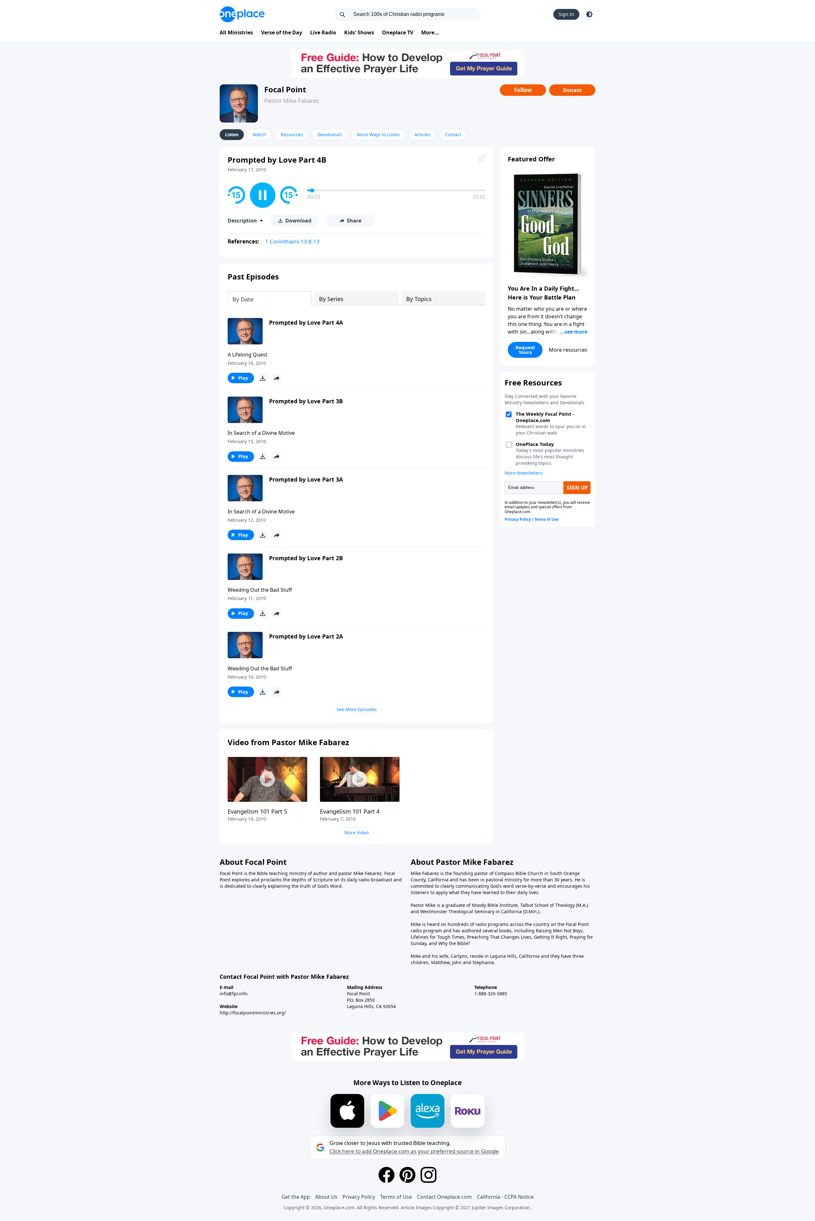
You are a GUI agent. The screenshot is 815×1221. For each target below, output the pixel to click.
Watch (259, 134)
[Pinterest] (407, 1175)
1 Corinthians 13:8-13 (292, 241)
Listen (231, 134)
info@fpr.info (233, 994)
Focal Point (285, 89)
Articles (422, 134)
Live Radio (323, 32)
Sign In (566, 14)
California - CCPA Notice (505, 1196)
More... (430, 32)
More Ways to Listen (378, 134)
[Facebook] (386, 1175)
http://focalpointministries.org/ (253, 1013)
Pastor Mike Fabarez (291, 100)
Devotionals (329, 134)
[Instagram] (428, 1175)
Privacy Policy (359, 1196)
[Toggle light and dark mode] (589, 14)
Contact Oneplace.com (444, 1196)
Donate (572, 90)
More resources (568, 349)
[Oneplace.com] (242, 14)
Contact (453, 134)
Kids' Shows (359, 32)
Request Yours (525, 349)
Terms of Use (396, 1196)
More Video (356, 832)
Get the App (295, 1196)
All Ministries (236, 32)
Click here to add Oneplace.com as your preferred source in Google (414, 1151)
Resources (292, 134)
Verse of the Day (281, 32)
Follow (523, 90)
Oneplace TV (397, 32)
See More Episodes (357, 709)
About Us (326, 1196)
